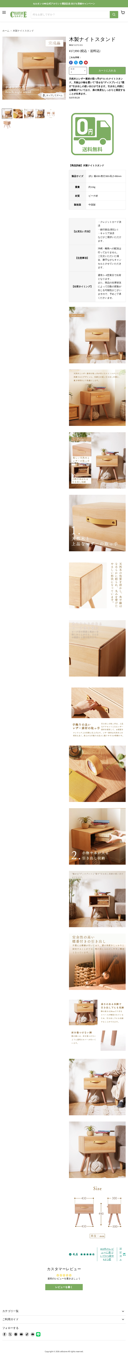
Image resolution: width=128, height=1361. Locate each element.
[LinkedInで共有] (81, 62)
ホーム (5, 30)
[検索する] (114, 14)
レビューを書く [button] (64, 1287)
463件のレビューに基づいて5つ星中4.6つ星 (107, 1254)
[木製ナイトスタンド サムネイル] (7, 114)
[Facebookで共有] (71, 62)
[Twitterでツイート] (76, 62)
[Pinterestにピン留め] (86, 62)
